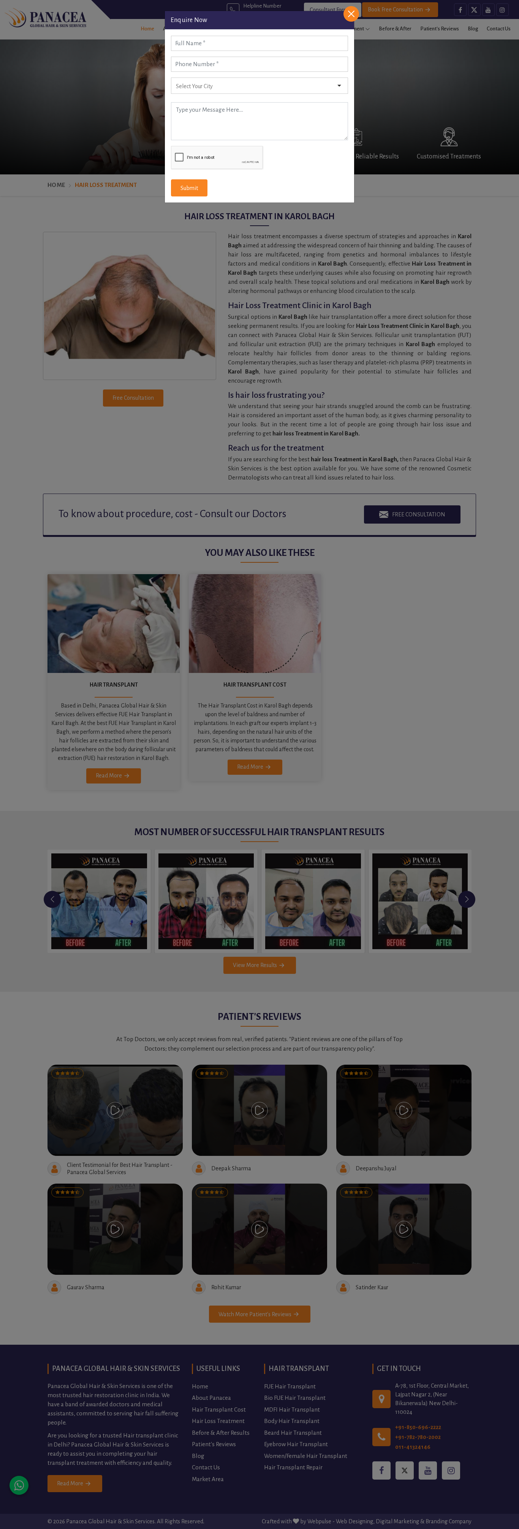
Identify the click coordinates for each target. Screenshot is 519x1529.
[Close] (351, 14)
